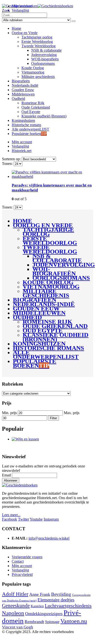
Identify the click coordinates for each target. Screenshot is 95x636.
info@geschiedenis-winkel (48, 538)
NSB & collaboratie (46, 50)
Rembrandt (34, 621)
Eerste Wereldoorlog (37, 41)
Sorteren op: (12, 159)
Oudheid (18, 98)
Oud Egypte (30, 112)
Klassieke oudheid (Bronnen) (43, 116)
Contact (18, 561)
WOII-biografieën (45, 59)
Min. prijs (9, 413)
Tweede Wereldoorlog (38, 46)
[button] (6, 10)
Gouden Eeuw (23, 90)
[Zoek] (74, 21)
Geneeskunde (16, 605)
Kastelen (37, 606)
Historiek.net (21, 151)
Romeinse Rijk (32, 103)
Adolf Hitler (15, 594)
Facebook (9, 519)
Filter (53, 418)
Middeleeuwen (23, 94)
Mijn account (22, 142)
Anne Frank (39, 594)
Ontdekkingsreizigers (44, 613)
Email (6, 475)
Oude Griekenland (35, 107)
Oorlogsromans (43, 63)
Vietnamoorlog (32, 72)
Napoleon (13, 613)
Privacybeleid (22, 574)
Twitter (23, 519)
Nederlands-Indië (25, 85)
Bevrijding (61, 594)
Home (16, 28)
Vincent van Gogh (17, 627)
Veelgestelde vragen (27, 557)
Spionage (52, 621)
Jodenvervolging (44, 55)
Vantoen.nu (73, 621)
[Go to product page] (52, 174)
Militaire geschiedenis (38, 77)
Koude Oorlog (32, 68)
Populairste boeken (29, 134)
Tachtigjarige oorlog (36, 37)
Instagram (51, 519)
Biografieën (21, 81)
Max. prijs (71, 413)
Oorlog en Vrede (25, 33)
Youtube (36, 519)
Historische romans (26, 125)
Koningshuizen (23, 120)
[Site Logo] (37, 6)
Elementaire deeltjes (56, 599)
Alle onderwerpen (30, 129)
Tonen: (8, 163)
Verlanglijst (20, 10)
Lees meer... (11, 515)
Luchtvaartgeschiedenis (68, 605)
